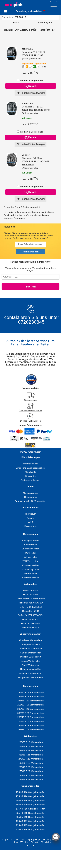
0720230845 (31, 322)
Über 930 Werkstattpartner (30, 410)
